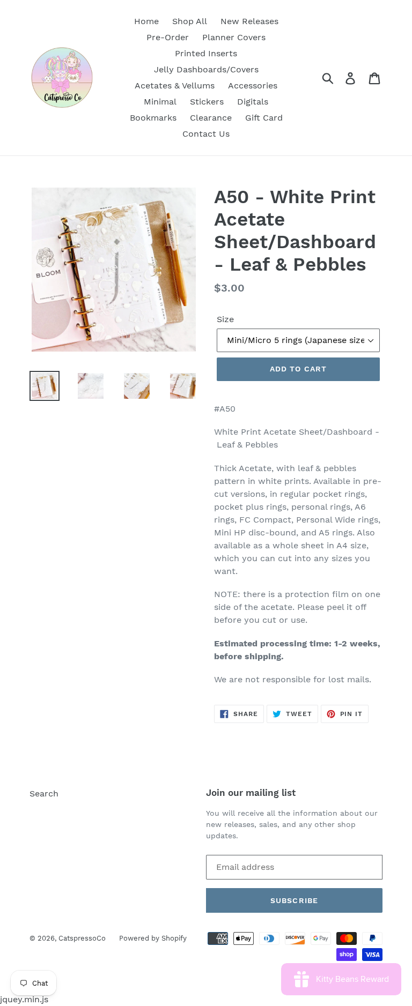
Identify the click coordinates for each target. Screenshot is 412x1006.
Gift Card (264, 118)
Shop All (189, 21)
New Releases (249, 21)
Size (225, 319)
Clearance (211, 118)
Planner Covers (234, 37)
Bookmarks (153, 118)
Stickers (207, 101)
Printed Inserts (206, 53)
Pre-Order (167, 37)
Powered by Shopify (153, 938)
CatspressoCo (82, 938)
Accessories (252, 85)
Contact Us (206, 134)
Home (146, 21)
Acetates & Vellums (175, 85)
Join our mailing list (251, 792)
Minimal (160, 101)
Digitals (252, 101)
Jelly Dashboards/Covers (206, 69)
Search (44, 793)
